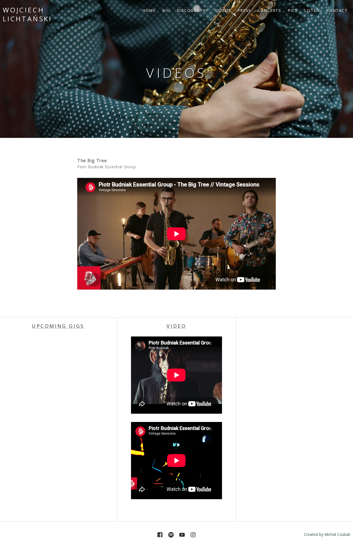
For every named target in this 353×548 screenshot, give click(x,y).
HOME (149, 10)
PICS (293, 10)
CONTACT (336, 10)
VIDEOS (223, 10)
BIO (166, 10)
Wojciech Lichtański (27, 14)
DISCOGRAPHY (192, 10)
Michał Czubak (337, 534)
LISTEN (312, 10)
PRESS (244, 10)
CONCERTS (269, 10)
